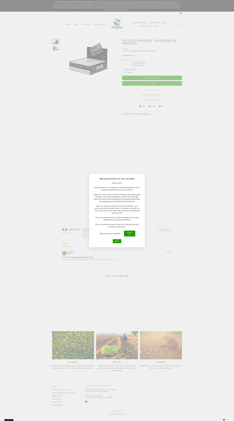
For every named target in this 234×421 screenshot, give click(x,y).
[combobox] (227, 419)
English (227, 419)
